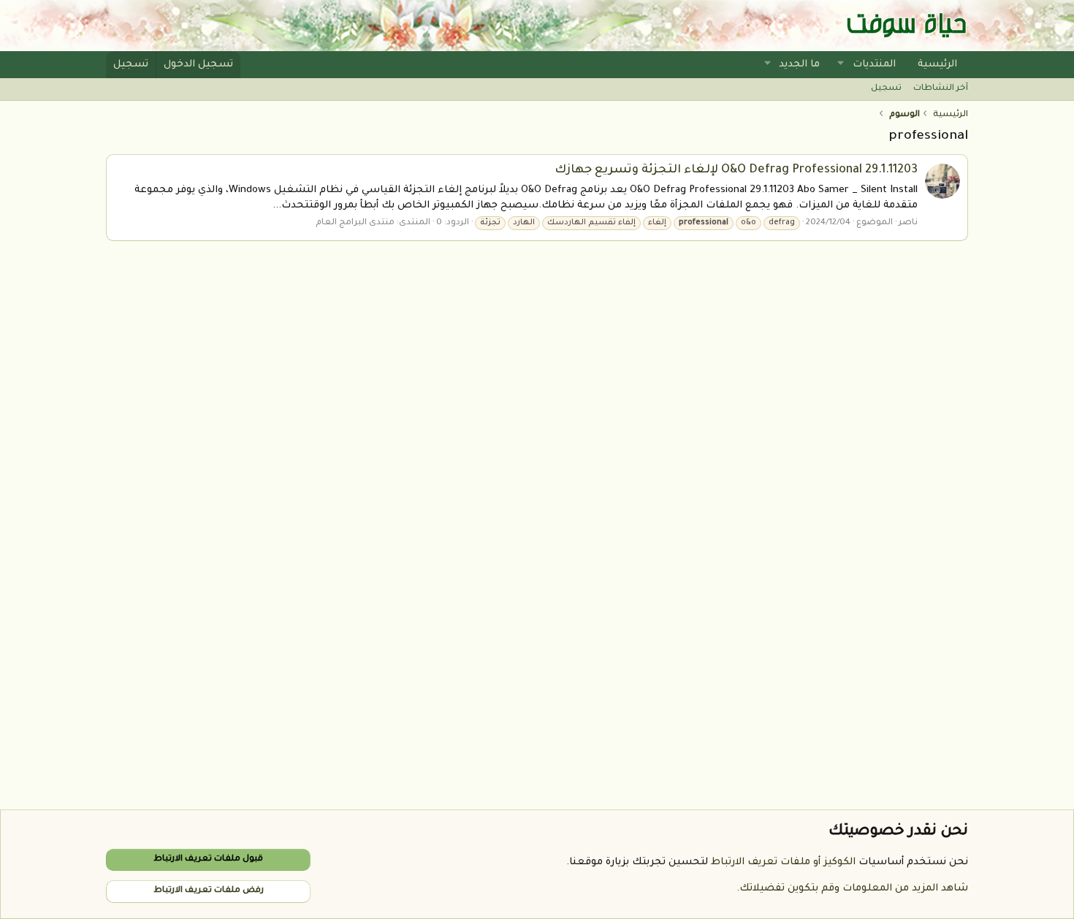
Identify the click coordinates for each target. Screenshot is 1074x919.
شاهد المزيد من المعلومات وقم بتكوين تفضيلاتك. (852, 888)
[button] (841, 64)
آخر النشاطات (940, 89)
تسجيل (886, 89)
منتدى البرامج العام (355, 223)
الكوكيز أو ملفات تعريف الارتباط (783, 862)
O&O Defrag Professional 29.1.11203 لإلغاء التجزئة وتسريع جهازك (736, 170)
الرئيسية (937, 64)
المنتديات (874, 64)
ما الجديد (799, 64)
